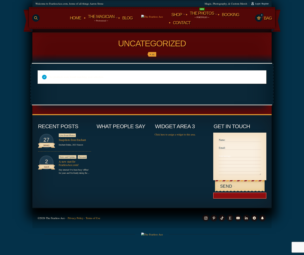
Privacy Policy (76, 218)
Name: (222, 139)
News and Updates (67, 157)
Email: (222, 147)
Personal (82, 157)
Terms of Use (93, 218)
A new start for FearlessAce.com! (69, 163)
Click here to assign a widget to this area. (175, 134)
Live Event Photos (67, 135)
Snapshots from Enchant (72, 139)
